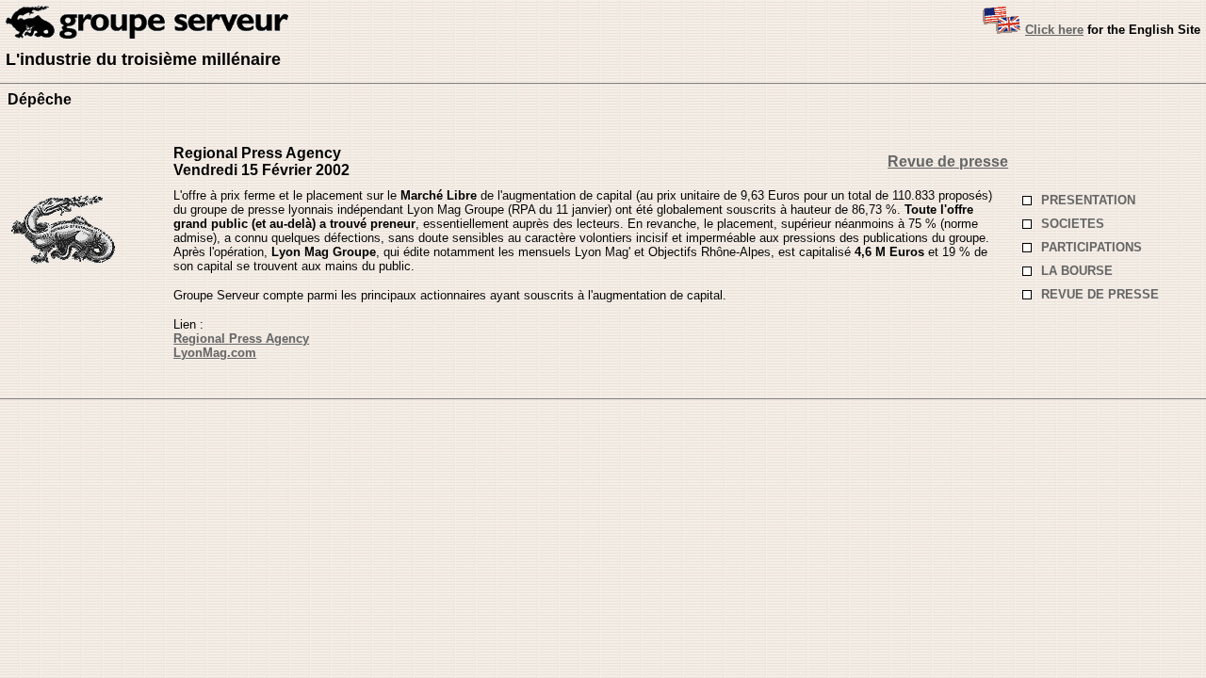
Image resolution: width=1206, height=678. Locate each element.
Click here (1054, 30)
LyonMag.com (214, 353)
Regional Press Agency (241, 338)
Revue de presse (948, 161)
